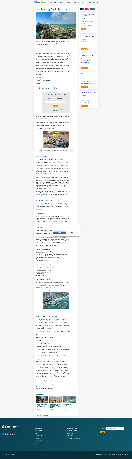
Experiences (84, 2)
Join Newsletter (38, 438)
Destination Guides (38, 428)
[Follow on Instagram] (88, 9)
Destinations (53, 2)
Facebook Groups (38, 440)
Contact (36, 441)
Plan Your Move (67, 2)
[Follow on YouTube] (86, 9)
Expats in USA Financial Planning (73, 438)
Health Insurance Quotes (72, 428)
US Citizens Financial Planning (73, 436)
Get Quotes (84, 49)
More (94, 2)
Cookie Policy (112, 454)
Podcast (89, 2)
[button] (78, 223)
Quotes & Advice (76, 2)
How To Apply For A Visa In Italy (42, 415)
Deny (72, 232)
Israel (40, 6)
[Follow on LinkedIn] (93, 9)
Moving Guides (60, 2)
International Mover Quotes (72, 432)
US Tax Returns (70, 435)
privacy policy (56, 110)
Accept (59, 232)
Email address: (102, 428)
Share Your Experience (39, 432)
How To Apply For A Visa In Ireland (43, 414)
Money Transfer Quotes (72, 430)
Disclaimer (106, 454)
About (36, 443)
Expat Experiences (38, 430)
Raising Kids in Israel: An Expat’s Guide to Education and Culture (42, 405)
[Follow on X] (81, 9)
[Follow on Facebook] (83, 9)
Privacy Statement (119, 454)
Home (37, 6)
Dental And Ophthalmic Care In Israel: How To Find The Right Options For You (55, 406)
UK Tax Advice (70, 433)
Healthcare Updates (39, 436)
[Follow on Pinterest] (91, 9)
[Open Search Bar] (97, 2)
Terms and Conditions (98, 454)
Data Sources (127, 454)
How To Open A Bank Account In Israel (68, 405)
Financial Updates (38, 435)
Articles (38, 413)
